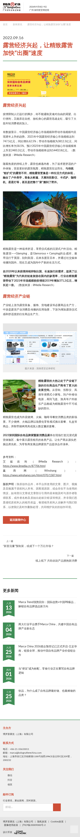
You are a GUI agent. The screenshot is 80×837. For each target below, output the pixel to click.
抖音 (10, 780)
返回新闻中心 (18, 520)
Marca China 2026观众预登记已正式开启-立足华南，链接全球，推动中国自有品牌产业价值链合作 (47, 650)
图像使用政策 (11, 825)
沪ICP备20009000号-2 (34, 825)
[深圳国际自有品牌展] (13, 6)
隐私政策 (42, 821)
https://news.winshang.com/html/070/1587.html (32, 475)
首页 (5, 24)
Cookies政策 (57, 821)
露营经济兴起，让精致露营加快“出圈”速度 (49, 24)
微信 (10, 775)
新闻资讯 (17, 24)
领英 (10, 784)
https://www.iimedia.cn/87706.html (24, 466)
